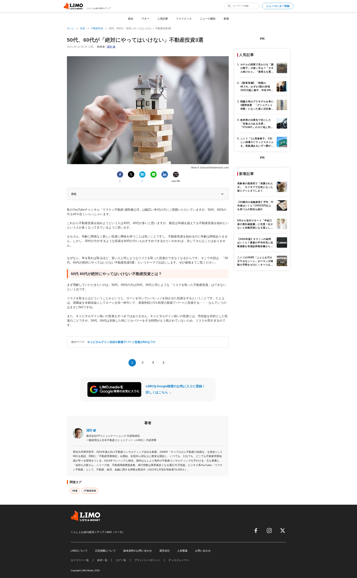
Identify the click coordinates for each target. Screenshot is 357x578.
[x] (282, 530)
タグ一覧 (121, 560)
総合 (130, 18)
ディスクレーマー (178, 560)
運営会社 (164, 550)
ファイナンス (184, 18)
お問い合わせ (203, 550)
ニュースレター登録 (278, 5)
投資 (82, 28)
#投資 (75, 490)
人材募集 (182, 550)
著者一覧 (102, 560)
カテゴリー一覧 (80, 560)
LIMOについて (79, 550)
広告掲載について (105, 550)
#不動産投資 (89, 490)
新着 (226, 18)
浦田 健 (91, 430)
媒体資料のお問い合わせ (137, 550)
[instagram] (269, 530)
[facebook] (256, 530)
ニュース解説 (208, 18)
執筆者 (106, 46)
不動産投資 (97, 28)
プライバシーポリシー (147, 560)
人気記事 (162, 18)
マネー (145, 18)
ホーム (70, 28)
